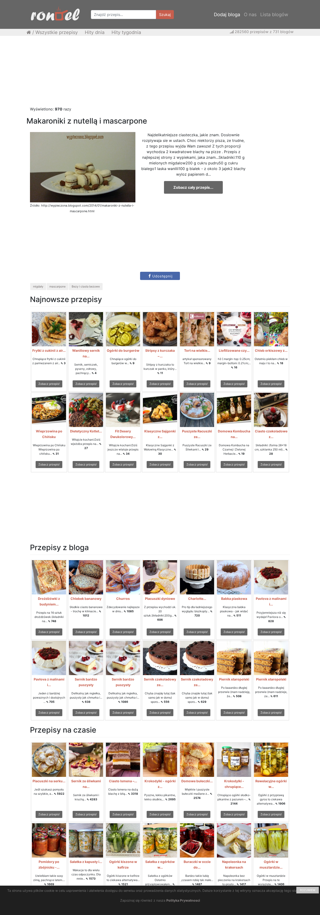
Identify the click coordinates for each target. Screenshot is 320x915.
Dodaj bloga (227, 14)
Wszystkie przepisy (56, 32)
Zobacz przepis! (49, 384)
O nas (250, 14)
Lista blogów (274, 14)
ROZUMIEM (307, 890)
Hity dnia (94, 32)
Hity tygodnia (126, 32)
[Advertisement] (160, 73)
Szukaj (165, 14)
